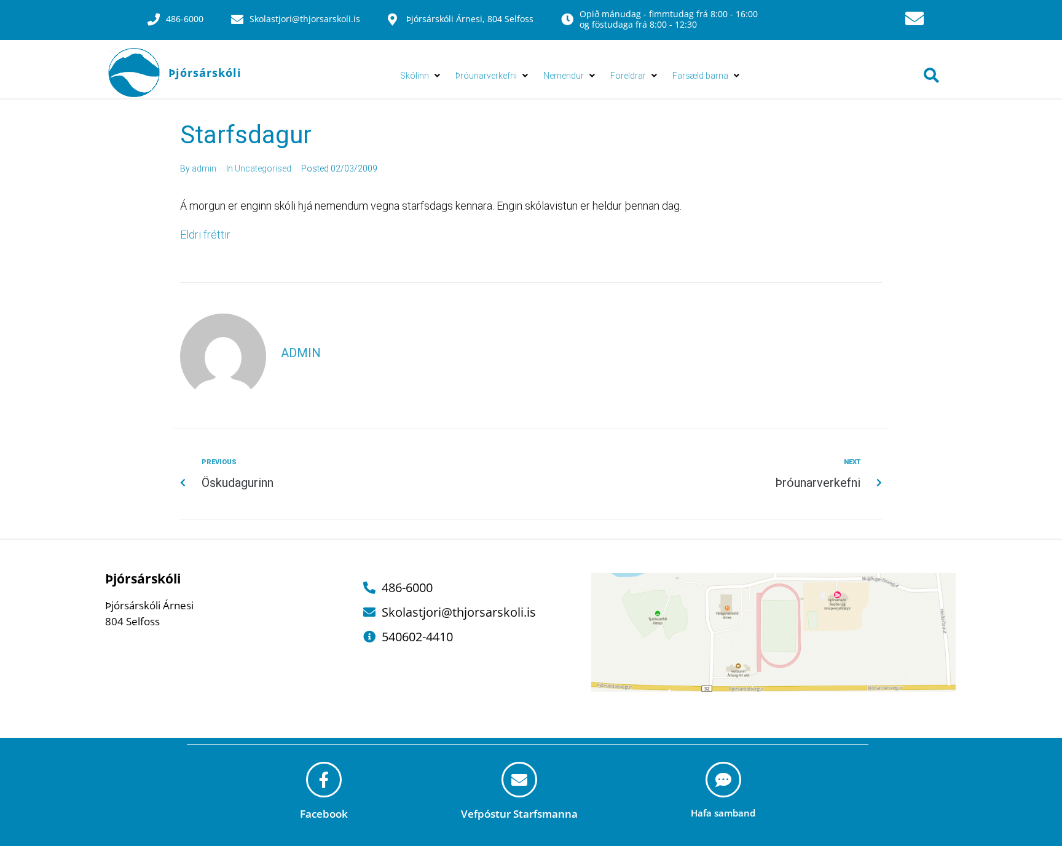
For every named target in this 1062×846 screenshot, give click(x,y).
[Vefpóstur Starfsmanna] (519, 779)
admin (204, 168)
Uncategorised (263, 168)
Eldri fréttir (206, 234)
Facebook (324, 814)
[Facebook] (324, 779)
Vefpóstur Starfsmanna (519, 814)
